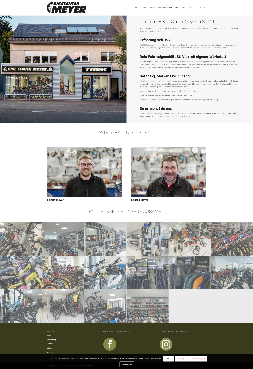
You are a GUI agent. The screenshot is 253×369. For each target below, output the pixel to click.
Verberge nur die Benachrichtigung (191, 359)
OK (168, 359)
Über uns (50, 348)
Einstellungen (126, 364)
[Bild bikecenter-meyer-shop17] (147, 306)
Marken (50, 343)
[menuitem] (137, 8)
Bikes (49, 335)
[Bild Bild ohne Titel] (21, 239)
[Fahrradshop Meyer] (66, 8)
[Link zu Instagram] (204, 8)
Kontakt (50, 352)
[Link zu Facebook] (200, 8)
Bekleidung (51, 339)
